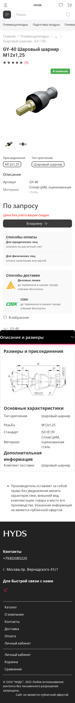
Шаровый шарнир (48, 164)
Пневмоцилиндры (15, 24)
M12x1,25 (12, 164)
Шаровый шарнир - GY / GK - (25, 41)
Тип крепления (42, 158)
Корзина (11, 662)
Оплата (10, 636)
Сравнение (13, 669)
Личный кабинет (18, 643)
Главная (9, 36)
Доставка (12, 629)
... (56, 36)
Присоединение (14, 158)
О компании (14, 614)
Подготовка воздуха (46, 24)
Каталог (11, 607)
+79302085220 (15, 558)
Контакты (12, 621)
